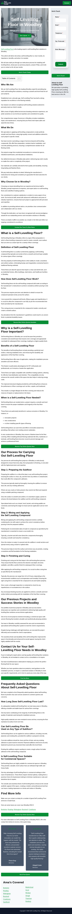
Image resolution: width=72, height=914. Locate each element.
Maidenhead (29, 887)
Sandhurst (6, 902)
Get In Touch (61, 75)
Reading (10, 809)
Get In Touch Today (25, 72)
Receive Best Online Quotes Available (25, 322)
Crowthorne (32, 809)
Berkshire (4, 809)
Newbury (28, 901)
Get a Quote (23, 35)
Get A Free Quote (25, 874)
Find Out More (24, 678)
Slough (27, 895)
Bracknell (25, 809)
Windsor (28, 893)
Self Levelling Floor (7, 49)
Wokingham (17, 809)
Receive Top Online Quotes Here (25, 446)
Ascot (27, 890)
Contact (66, 3)
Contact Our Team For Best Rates (25, 227)
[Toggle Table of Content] (18, 78)
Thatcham (28, 898)
